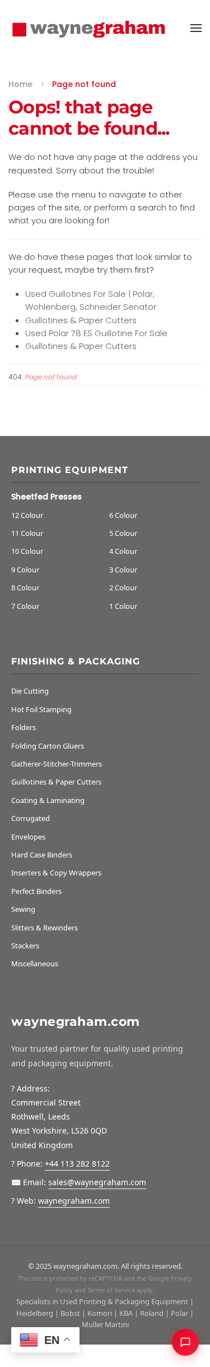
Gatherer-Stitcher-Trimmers (56, 764)
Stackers (25, 946)
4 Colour (123, 551)
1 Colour (123, 606)
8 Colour (25, 587)
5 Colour (123, 533)
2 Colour (123, 587)
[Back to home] (91, 28)
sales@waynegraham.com (97, 1182)
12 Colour (27, 515)
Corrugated (30, 818)
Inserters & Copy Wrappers (56, 873)
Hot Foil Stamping (41, 709)
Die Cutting (30, 691)
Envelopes (28, 837)
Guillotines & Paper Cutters (81, 320)
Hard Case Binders (41, 855)
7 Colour (25, 606)
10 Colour (27, 551)
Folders (23, 727)
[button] (196, 28)
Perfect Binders (36, 891)
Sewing (23, 909)
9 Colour (25, 570)
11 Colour (27, 533)
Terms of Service (111, 1290)
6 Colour (123, 515)
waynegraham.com (74, 1200)
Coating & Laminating (48, 800)
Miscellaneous (34, 963)
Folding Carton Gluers (47, 746)
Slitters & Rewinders (44, 928)
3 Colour (123, 570)
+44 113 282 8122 (77, 1163)
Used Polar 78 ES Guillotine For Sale (96, 333)
